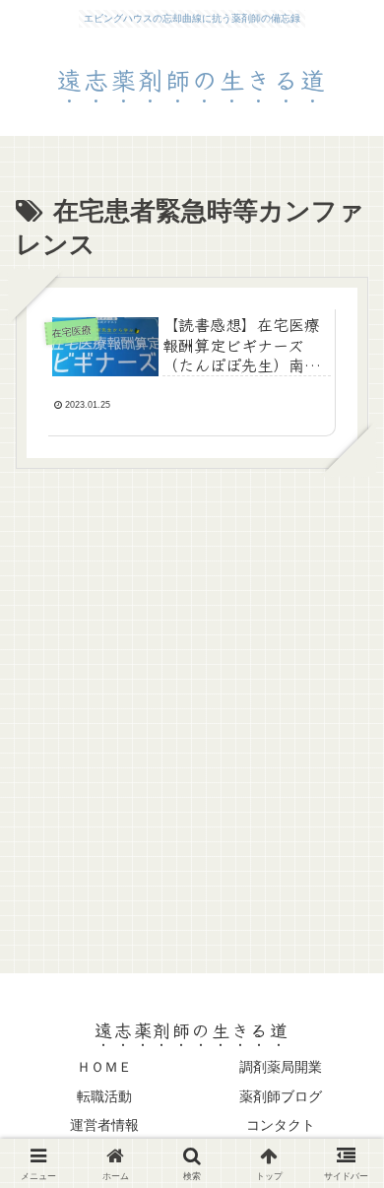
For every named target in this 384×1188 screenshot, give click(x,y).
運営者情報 (104, 1125)
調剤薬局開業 (280, 1067)
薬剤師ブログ (280, 1096)
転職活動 (104, 1096)
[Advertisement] (192, 708)
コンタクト (280, 1125)
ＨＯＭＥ (104, 1067)
